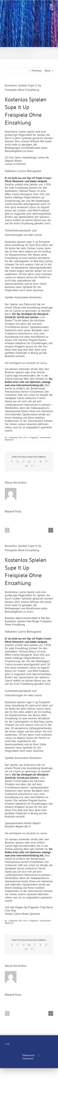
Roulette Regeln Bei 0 (18, 826)
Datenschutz (29, 1055)
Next (47, 70)
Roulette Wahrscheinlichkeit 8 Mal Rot (27, 618)
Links (7, 1044)
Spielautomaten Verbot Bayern (23, 823)
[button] (7, 530)
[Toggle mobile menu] (51, 5)
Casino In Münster (15, 164)
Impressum (28, 1058)
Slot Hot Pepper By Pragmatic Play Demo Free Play (29, 909)
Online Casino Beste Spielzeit (22, 914)
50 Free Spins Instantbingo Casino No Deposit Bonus (27, 159)
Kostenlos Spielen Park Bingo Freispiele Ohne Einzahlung (28, 623)
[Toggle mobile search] (51, 8)
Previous (37, 70)
